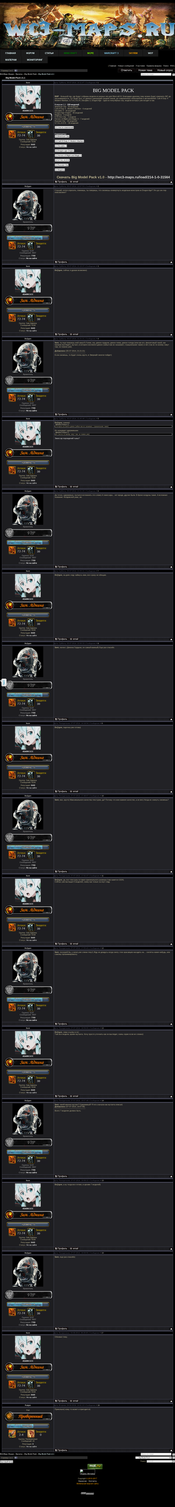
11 (103, 876)
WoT (150, 53)
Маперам (11, 60)
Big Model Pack (30, 74)
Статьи (49, 53)
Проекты (19, 74)
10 (103, 796)
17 (102, 1333)
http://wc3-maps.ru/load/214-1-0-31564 (139, 177)
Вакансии (82, 1481)
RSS (172, 66)
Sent (28, 83)
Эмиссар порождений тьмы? (67, 438)
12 (103, 948)
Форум (30, 53)
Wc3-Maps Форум (7, 74)
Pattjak (28, 1405)
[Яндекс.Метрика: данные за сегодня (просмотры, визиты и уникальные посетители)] (87, 1472)
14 (103, 1100)
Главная (10, 53)
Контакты (93, 1481)
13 (103, 1028)
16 (103, 1253)
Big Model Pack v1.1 (46, 74)
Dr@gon (28, 186)
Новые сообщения (126, 66)
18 (99, 1405)
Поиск (166, 66)
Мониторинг (35, 60)
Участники (140, 66)
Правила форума (153, 66)
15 (103, 1180)
